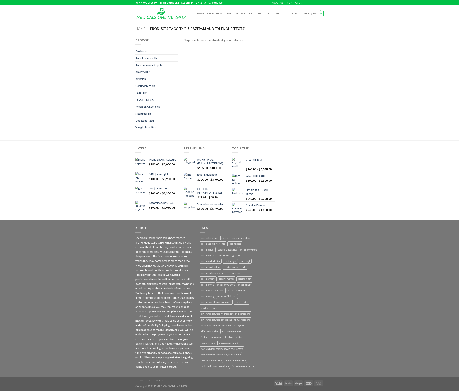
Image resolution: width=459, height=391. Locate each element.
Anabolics (141, 51)
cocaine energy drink (229, 255)
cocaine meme (208, 278)
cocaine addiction (241, 238)
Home (200, 13)
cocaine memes (226, 278)
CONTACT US (294, 2)
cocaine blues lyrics (227, 249)
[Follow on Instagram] (315, 3)
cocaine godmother (210, 267)
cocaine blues (207, 249)
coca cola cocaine (209, 238)
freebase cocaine (233, 337)
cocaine (225, 238)
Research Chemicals (147, 106)
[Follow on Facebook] (312, 3)
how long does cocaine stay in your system (222, 348)
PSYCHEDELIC (144, 99)
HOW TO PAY (223, 13)
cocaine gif (245, 261)
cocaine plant (244, 284)
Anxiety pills (142, 71)
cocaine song (207, 296)
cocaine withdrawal (227, 296)
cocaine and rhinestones (213, 243)
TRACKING (240, 13)
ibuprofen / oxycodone (243, 366)
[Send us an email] (322, 3)
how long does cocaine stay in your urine (221, 354)
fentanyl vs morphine (211, 337)
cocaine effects (208, 255)
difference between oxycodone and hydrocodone (225, 319)
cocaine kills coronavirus (213, 273)
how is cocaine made (229, 342)
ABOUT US (277, 2)
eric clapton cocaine (231, 331)
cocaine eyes (230, 261)
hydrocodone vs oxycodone (215, 366)
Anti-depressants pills (148, 65)
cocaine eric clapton (211, 261)
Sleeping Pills (143, 113)
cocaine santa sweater (212, 290)
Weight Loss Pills (145, 127)
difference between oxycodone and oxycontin (223, 325)
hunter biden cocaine (235, 360)
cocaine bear (234, 243)
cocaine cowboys (248, 249)
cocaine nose (207, 284)
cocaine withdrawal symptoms (216, 302)
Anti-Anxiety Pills (146, 58)
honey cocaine (208, 342)
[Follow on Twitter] (318, 3)
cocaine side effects (236, 290)
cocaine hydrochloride (235, 267)
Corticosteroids (145, 85)
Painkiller (141, 92)
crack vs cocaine (209, 308)
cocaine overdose (226, 284)
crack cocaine (241, 302)
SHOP (210, 13)
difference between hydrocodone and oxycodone (225, 313)
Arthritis (140, 78)
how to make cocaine (211, 360)
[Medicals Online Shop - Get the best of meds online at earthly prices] (160, 13)
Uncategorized (144, 120)
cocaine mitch (244, 278)
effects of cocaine (209, 331)
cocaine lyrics (235, 273)
